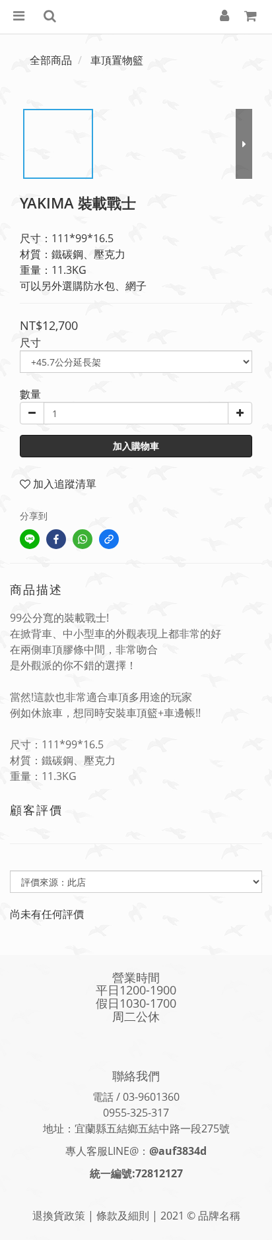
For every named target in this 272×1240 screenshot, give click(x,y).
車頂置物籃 (116, 60)
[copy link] (109, 539)
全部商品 (51, 60)
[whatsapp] (82, 539)
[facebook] (56, 539)
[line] (30, 539)
